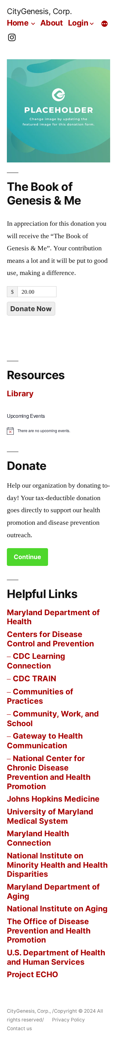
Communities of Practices (40, 696)
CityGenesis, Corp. (39, 11)
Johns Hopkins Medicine (53, 798)
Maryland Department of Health (53, 617)
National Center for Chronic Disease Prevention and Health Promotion (48, 772)
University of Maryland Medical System (50, 816)
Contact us (19, 1028)
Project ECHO (32, 974)
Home (17, 22)
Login (78, 22)
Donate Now (31, 309)
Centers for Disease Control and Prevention (50, 639)
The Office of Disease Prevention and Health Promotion (48, 930)
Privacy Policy (68, 1020)
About (51, 22)
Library (20, 393)
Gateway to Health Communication (45, 740)
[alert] (38, 431)
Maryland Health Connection (38, 838)
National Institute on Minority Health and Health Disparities (57, 865)
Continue (27, 557)
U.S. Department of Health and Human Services (56, 957)
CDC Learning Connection (36, 660)
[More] (104, 24)
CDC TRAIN (34, 678)
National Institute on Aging (57, 908)
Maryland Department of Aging (53, 891)
